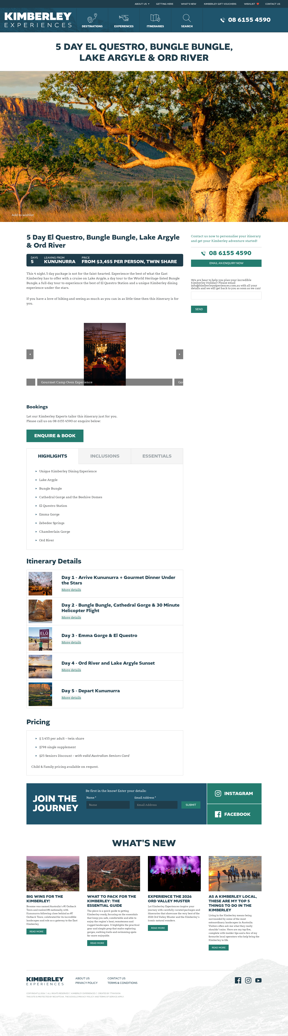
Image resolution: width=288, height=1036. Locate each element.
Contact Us (272, 4)
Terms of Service (108, 996)
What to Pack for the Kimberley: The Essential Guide (111, 901)
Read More (36, 931)
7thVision (115, 993)
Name (91, 797)
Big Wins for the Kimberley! (44, 899)
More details (71, 590)
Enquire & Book (55, 436)
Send (199, 309)
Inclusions (105, 456)
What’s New (188, 4)
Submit (191, 805)
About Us (141, 4)
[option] (104, 354)
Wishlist (249, 4)
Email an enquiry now (226, 263)
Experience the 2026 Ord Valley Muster (170, 899)
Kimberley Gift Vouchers (220, 4)
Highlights (52, 456)
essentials (157, 456)
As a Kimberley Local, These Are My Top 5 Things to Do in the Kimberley (233, 903)
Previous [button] (30, 354)
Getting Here (164, 4)
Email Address (145, 797)
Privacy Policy (86, 983)
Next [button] (179, 354)
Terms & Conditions (122, 983)
